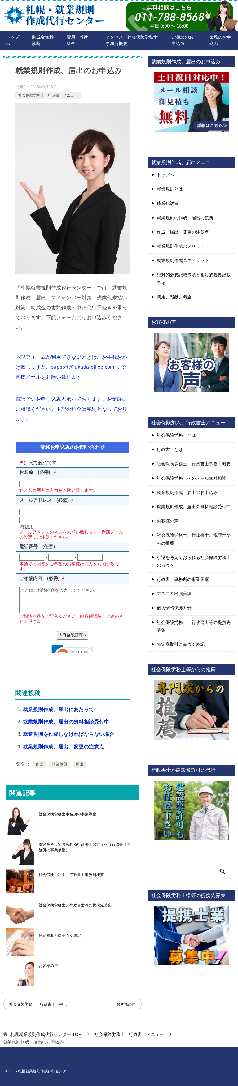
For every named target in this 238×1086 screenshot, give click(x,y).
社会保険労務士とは (176, 435)
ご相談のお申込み (182, 40)
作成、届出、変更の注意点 (183, 232)
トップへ (12, 40)
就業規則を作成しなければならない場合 (68, 734)
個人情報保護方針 (174, 608)
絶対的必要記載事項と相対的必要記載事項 (194, 278)
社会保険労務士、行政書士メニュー (48, 95)
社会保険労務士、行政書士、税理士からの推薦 (41, 1004)
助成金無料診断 (43, 40)
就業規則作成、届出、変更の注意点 (63, 746)
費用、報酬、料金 (80, 40)
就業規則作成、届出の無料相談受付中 (66, 721)
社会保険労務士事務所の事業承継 (67, 814)
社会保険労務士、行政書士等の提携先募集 (75, 905)
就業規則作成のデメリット (183, 260)
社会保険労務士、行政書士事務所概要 (71, 875)
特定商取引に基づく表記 (60, 935)
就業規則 (59, 764)
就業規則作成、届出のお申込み (187, 492)
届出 (79, 764)
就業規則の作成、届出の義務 (185, 217)
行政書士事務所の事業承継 (183, 579)
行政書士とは (170, 449)
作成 (39, 764)
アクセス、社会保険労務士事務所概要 (132, 40)
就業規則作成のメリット (181, 246)
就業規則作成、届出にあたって (58, 709)
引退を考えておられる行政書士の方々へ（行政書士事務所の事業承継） (85, 847)
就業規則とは (170, 189)
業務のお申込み (220, 40)
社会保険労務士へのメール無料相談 (191, 478)
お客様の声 (48, 966)
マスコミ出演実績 (174, 593)
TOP (45, 1034)
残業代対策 (167, 203)
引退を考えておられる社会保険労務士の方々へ (194, 561)
